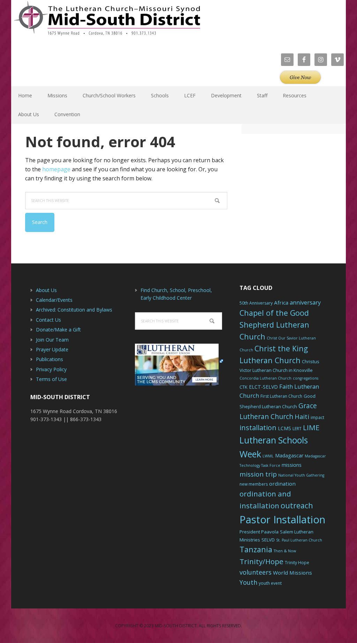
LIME (311, 427)
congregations (305, 378)
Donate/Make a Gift (58, 329)
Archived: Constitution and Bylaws (74, 309)
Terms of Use (51, 379)
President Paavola (259, 532)
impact (317, 417)
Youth (248, 582)
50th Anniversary (256, 303)
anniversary (305, 302)
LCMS (284, 428)
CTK (244, 387)
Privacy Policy (51, 369)
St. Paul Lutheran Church (299, 540)
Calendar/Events (54, 300)
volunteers (256, 572)
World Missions (292, 572)
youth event (270, 583)
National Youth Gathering (301, 475)
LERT (297, 429)
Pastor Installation (282, 519)
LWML (268, 456)
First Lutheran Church (281, 396)
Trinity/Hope (261, 561)
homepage (56, 169)
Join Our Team (52, 339)
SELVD (268, 540)
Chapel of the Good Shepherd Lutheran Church (274, 325)
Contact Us (48, 319)
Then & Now (285, 550)
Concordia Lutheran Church (265, 378)
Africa (281, 302)
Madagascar (289, 455)
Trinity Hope (297, 563)
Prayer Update (52, 349)
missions (292, 465)
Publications (49, 359)
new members (254, 484)
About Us (46, 290)
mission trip (258, 474)
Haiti (302, 416)
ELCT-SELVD (263, 386)
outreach (297, 505)
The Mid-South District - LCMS (107, 22)
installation (258, 427)
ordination (282, 483)
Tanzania (256, 549)
